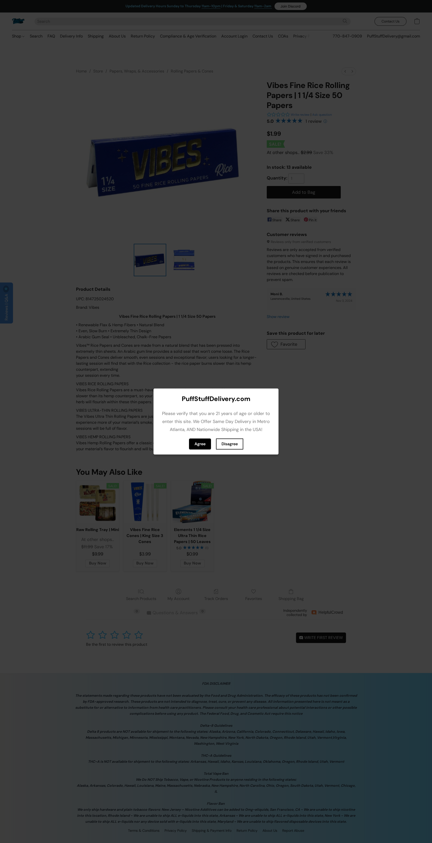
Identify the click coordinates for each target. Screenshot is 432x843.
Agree (200, 443)
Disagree (230, 443)
